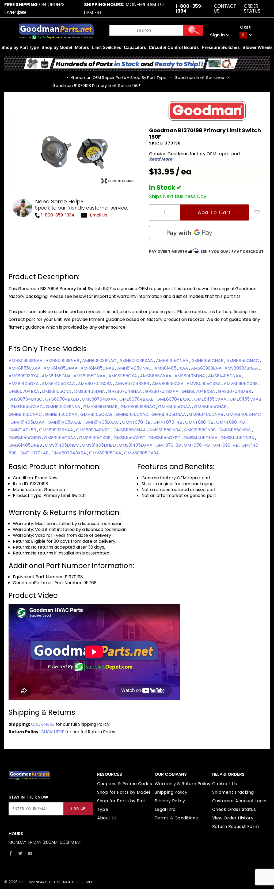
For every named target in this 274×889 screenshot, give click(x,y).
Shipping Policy (171, 792)
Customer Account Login (239, 801)
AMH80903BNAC (99, 361)
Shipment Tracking (233, 792)
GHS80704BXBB (235, 391)
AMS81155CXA (123, 376)
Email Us (98, 215)
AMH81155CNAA (172, 361)
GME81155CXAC (27, 407)
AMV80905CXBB (241, 384)
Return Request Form (235, 826)
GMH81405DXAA (28, 422)
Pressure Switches (221, 47)
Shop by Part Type (20, 47)
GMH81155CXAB (97, 414)
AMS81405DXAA (59, 384)
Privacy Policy (170, 801)
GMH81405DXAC (102, 422)
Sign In (218, 35)
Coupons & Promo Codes (124, 784)
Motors (82, 47)
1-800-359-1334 (57, 215)
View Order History (232, 818)
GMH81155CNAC (26, 414)
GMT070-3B (168, 445)
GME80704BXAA (99, 399)
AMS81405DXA (24, 384)
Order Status (252, 8)
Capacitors (135, 47)
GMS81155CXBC (130, 438)
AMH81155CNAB (207, 361)
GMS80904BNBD (94, 430)
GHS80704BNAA (125, 391)
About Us (107, 818)
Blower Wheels (257, 47)
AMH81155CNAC (243, 361)
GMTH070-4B (35, 453)
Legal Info (165, 809)
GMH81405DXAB (65, 422)
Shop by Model (56, 47)
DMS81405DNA (90, 391)
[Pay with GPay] (189, 232)
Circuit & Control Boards (174, 47)
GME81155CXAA (210, 399)
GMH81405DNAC (243, 414)
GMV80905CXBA (141, 453)
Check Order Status (234, 809)
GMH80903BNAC (138, 407)
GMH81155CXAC (133, 414)
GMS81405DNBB (26, 445)
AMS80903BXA (24, 376)
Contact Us (225, 8)
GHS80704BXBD (62, 399)
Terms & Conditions (176, 818)
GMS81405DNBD (99, 445)
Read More (160, 159)
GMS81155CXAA (60, 438)
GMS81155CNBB (200, 430)
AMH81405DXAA (171, 368)
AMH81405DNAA (61, 368)
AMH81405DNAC (135, 368)
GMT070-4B (197, 445)
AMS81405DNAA (225, 376)
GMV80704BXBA (69, 453)
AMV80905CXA (168, 384)
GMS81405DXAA (136, 445)
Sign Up (78, 808)
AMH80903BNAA (26, 361)
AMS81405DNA (190, 376)
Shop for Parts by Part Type (121, 805)
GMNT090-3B (199, 422)
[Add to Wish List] (257, 212)
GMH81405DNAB (206, 414)
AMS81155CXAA (156, 376)
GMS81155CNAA (130, 430)
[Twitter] (20, 853)
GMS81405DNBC (62, 445)
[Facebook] (11, 853)
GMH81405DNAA (169, 414)
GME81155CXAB (245, 399)
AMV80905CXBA (204, 384)
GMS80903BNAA (56, 430)
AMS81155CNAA (90, 376)
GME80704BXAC (174, 399)
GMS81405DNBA (237, 438)
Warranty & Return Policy (183, 784)
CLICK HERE (43, 724)
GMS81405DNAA (201, 438)
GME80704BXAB (137, 399)
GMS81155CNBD (25, 438)
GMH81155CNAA (175, 407)
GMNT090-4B (231, 422)
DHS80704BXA (24, 391)
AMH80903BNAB (62, 361)
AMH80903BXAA (136, 361)
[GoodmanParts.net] (56, 31)
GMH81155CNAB (211, 407)
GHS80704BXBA (198, 391)
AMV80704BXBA (95, 384)
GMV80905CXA (105, 453)
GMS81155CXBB (95, 438)
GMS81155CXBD (165, 438)
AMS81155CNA (57, 376)
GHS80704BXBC (26, 399)
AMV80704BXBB (132, 384)
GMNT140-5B (23, 430)
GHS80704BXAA (162, 391)
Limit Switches (106, 47)
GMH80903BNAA (63, 407)
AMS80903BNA (207, 368)
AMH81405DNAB (98, 368)
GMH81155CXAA (61, 414)
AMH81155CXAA (25, 368)
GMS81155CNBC (235, 430)
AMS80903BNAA (241, 368)
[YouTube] (30, 853)
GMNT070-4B (168, 422)
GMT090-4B (226, 445)
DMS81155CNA (57, 391)
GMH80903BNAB (101, 407)
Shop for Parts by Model (123, 792)
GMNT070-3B (136, 422)
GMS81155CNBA (165, 430)
